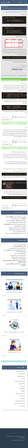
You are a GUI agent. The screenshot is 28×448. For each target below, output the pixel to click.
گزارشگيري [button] (22, 398)
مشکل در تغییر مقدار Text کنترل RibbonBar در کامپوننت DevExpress (16, 264)
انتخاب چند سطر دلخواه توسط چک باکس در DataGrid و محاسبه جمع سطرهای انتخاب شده (14, 250)
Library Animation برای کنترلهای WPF (19, 259)
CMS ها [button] (22, 391)
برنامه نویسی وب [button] (21, 373)
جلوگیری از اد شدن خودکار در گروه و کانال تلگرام (17, 228)
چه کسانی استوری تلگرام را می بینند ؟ (19, 231)
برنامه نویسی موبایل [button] (20, 376)
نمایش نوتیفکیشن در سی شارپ (20, 253)
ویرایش (21, 71)
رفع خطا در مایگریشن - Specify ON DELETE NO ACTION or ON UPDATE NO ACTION (14, 261)
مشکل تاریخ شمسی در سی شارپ (20, 244)
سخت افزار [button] (22, 386)
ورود (2, 2)
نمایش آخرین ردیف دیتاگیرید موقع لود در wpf (18, 222)
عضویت (7, 2)
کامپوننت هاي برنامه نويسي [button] (19, 403)
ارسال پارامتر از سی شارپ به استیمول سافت (18, 255)
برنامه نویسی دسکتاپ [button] (20, 371)
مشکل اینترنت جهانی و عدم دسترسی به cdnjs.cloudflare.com (15, 224)
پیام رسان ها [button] (22, 406)
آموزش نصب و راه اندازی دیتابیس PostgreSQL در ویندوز (16, 217)
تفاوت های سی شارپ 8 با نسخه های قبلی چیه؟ (17, 248)
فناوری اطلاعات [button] (21, 388)
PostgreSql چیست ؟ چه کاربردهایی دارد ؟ (18, 218)
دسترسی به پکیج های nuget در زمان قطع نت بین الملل (16, 220)
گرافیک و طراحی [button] (21, 383)
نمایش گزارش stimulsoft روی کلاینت (19, 246)
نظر (24, 71)
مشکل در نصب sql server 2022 (20, 226)
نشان (14, 71)
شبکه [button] (23, 378)
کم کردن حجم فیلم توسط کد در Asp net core (18, 229)
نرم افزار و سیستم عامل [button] (20, 393)
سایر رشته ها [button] (21, 396)
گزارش (18, 71)
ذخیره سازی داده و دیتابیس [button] (19, 381)
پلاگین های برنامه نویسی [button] (19, 401)
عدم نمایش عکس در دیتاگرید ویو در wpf (18, 257)
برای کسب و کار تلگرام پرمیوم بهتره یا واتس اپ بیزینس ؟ (16, 233)
